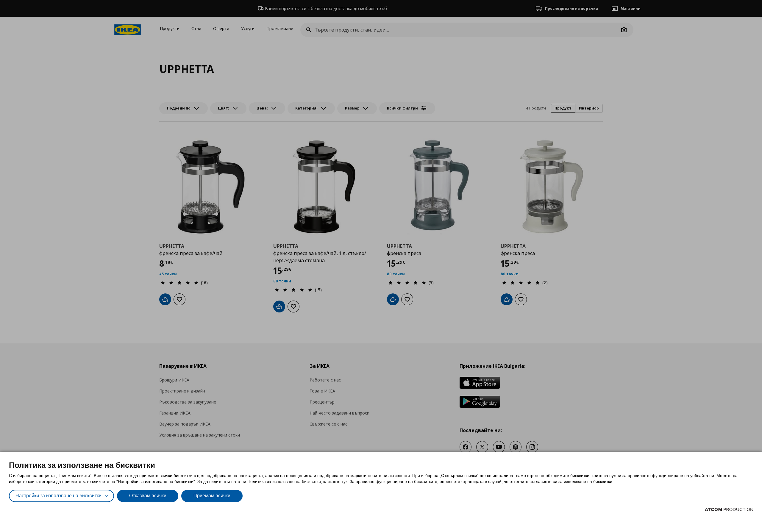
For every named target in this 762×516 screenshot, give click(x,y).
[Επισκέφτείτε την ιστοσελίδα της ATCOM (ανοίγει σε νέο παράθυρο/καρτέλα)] (729, 509)
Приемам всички (211, 495)
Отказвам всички (147, 495)
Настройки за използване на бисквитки (58, 495)
